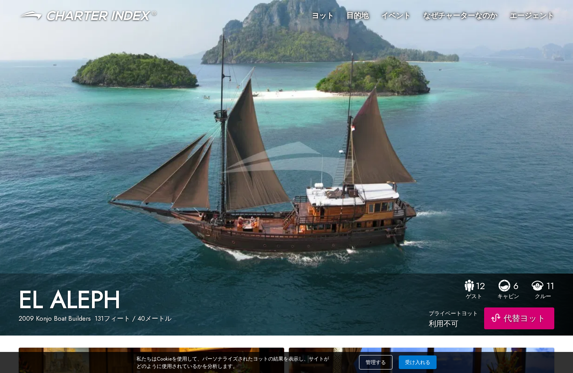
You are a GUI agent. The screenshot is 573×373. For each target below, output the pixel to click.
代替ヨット (525, 318)
